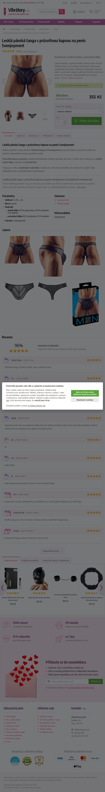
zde (7, 400)
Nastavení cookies (85, 400)
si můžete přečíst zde (36, 406)
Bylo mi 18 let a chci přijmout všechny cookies (85, 393)
